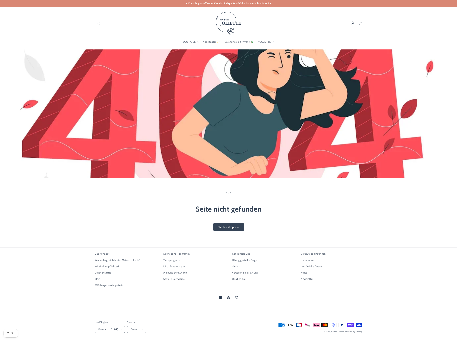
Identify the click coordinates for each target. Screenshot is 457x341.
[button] (98, 23)
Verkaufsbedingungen (313, 253)
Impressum (307, 260)
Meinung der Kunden (175, 272)
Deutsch (135, 329)
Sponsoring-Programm (176, 253)
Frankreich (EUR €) (108, 329)
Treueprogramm (172, 260)
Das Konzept (102, 253)
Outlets (236, 266)
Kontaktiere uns (241, 253)
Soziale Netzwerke (174, 278)
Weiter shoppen (229, 227)
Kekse (304, 272)
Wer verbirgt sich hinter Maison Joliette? (117, 260)
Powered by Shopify (353, 331)
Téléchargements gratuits (109, 285)
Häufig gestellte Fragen (245, 260)
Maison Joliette (337, 331)
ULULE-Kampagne (174, 266)
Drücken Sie (239, 278)
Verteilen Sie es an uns (245, 272)
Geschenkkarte (103, 272)
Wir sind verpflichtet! (107, 266)
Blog (97, 278)
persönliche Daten (311, 266)
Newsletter (307, 278)
